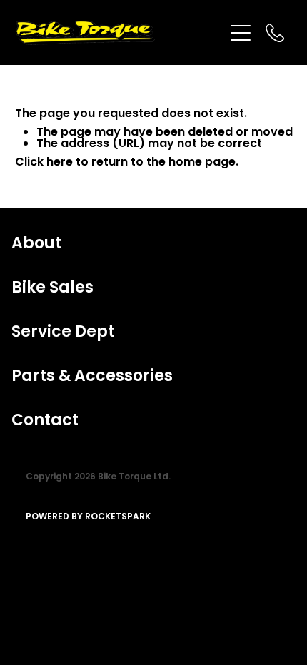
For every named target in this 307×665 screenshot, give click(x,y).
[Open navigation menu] (240, 33)
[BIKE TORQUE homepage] (119, 33)
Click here (44, 162)
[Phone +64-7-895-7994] (275, 33)
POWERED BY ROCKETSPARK (88, 517)
